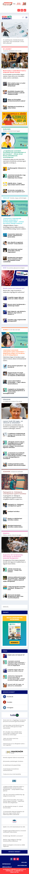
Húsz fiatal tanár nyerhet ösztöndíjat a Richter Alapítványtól (15, 251)
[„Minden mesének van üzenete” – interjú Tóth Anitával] (5, 570)
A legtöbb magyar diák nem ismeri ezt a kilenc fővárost (16, 298)
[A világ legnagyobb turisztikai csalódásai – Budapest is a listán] (5, 587)
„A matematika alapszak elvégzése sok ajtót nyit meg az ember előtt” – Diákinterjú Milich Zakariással (13, 813)
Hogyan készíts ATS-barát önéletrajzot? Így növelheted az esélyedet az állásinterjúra (16, 374)
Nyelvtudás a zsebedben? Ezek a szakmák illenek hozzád (14, 71)
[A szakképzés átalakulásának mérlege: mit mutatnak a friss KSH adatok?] (5, 434)
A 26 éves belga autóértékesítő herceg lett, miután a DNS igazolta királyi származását (13, 727)
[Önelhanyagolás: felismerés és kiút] (5, 169)
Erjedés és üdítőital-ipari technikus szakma (15, 519)
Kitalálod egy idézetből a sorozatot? (13, 836)
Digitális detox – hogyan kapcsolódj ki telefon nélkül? (16, 184)
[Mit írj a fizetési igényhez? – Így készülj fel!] (5, 366)
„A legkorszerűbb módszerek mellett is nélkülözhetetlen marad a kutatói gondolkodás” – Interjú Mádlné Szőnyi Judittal (13, 789)
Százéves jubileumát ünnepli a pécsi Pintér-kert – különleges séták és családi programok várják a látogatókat (14, 579)
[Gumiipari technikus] (5, 512)
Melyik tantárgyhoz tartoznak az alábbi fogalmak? (14, 845)
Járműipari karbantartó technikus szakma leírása (15, 526)
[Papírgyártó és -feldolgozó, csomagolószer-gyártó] (5, 505)
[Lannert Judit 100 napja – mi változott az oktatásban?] (14, 411)
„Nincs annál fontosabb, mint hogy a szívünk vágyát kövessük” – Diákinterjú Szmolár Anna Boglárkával (13, 801)
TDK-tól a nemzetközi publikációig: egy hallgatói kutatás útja (13, 795)
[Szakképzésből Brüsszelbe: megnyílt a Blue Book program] (5, 465)
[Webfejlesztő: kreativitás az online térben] (5, 107)
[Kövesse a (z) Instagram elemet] (22, 10)
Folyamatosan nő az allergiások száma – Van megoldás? (14, 744)
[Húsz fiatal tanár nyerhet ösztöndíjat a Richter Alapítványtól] (5, 250)
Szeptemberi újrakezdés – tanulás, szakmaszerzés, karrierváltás (15, 235)
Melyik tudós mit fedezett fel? (14, 288)
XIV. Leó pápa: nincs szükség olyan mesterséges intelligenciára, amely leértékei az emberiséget (12, 733)
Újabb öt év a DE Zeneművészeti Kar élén (14, 827)
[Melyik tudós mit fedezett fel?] (14, 278)
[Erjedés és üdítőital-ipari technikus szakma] (5, 519)
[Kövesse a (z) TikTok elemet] (25, 10)
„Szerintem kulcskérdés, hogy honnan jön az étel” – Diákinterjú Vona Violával (17, 176)
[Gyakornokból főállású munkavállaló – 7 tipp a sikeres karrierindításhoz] (5, 382)
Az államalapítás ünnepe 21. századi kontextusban (13, 807)
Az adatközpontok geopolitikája (12, 765)
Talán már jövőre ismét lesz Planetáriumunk (10, 739)
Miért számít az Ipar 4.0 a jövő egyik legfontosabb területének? (16, 84)
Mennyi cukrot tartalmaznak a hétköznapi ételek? (16, 305)
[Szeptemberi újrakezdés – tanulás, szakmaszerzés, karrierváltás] (5, 235)
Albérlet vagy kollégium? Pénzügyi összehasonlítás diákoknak (12, 840)
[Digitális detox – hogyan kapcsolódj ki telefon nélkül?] (5, 184)
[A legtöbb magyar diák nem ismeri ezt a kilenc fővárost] (5, 298)
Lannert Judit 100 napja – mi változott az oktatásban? (13, 422)
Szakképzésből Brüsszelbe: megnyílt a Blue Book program (17, 464)
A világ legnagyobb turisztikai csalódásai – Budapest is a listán (16, 588)
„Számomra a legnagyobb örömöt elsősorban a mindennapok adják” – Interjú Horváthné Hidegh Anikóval (13, 221)
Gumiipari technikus (13, 511)
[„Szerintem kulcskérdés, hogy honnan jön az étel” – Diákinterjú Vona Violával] (5, 176)
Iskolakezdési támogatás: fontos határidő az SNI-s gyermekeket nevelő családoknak (13, 260)
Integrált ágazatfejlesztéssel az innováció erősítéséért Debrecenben (14, 831)
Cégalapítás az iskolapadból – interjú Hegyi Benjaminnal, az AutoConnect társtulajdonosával (14, 391)
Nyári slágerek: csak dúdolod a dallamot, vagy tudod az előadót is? (17, 313)
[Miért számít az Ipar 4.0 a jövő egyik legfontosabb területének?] (5, 84)
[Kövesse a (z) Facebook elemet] (18, 10)
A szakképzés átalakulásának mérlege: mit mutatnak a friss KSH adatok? (13, 41)
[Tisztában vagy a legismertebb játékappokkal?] (5, 320)
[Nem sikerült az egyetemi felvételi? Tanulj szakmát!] (5, 243)
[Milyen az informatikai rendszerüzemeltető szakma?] (5, 100)
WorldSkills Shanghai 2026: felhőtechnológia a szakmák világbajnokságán (16, 93)
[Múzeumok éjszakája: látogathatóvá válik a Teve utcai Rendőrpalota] (5, 596)
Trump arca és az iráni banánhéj (12, 774)
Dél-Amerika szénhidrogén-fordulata (13, 761)
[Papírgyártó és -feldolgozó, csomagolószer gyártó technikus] (14, 482)
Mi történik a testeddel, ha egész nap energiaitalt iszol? (16, 191)
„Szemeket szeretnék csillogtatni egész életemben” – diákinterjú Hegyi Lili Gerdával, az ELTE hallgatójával (14, 352)
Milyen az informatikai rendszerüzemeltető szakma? (16, 100)
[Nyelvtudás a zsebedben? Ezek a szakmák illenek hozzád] (14, 60)
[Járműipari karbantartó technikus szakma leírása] (5, 526)
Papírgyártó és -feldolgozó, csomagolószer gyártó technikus (14, 492)
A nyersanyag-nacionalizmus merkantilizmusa (11, 769)
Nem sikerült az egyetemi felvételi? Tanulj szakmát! (15, 243)
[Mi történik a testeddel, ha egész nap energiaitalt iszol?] (5, 191)
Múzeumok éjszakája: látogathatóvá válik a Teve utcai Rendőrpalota (15, 596)
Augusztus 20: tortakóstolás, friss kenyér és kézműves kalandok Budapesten (13, 556)
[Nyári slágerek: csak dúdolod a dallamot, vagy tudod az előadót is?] (5, 312)
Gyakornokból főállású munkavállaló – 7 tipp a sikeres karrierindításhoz (17, 382)
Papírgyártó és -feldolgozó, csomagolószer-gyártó (16, 505)
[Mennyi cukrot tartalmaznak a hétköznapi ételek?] (5, 305)
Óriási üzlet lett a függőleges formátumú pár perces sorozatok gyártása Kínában (14, 720)
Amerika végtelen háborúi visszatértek (13, 757)
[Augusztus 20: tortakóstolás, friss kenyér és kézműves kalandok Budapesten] (14, 545)
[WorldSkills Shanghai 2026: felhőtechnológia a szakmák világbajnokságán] (5, 92)
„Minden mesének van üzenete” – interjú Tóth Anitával (15, 570)
